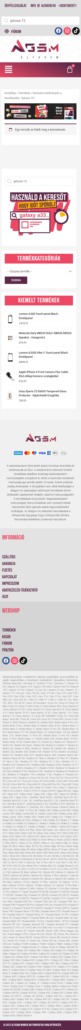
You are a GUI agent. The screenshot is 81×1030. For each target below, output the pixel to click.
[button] (8, 69)
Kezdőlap (10, 93)
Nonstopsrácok (70, 1025)
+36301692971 (67, 5)
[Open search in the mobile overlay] (40, 20)
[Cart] (70, 69)
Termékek (24, 93)
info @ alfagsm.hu (43, 5)
